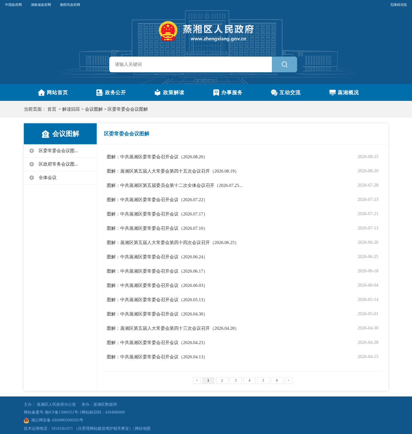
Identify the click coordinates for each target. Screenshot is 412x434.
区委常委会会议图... (58, 150)
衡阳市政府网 (70, 5)
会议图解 (94, 109)
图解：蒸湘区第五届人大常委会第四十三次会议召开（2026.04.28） (173, 328)
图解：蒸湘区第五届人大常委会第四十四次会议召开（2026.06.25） (173, 242)
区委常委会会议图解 (128, 109)
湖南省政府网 (41, 5)
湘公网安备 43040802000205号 (56, 420)
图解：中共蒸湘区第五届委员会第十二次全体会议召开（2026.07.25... (174, 185)
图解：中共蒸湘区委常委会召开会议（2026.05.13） (157, 299)
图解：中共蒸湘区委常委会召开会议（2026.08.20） (157, 156)
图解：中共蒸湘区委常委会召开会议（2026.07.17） (157, 214)
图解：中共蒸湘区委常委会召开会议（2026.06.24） (157, 256)
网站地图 (143, 428)
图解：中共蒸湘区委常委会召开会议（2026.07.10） (157, 228)
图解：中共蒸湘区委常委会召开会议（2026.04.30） (157, 314)
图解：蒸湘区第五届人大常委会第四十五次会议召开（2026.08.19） (173, 171)
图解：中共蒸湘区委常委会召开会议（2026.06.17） (157, 271)
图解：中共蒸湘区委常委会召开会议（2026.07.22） (157, 199)
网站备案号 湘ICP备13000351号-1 (53, 412)
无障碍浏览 (398, 5)
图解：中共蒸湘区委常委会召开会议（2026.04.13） (157, 356)
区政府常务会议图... (58, 164)
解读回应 (71, 109)
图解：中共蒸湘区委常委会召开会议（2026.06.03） (157, 285)
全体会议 (48, 177)
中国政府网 (13, 5)
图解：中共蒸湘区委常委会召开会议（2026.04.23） (157, 342)
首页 (51, 109)
